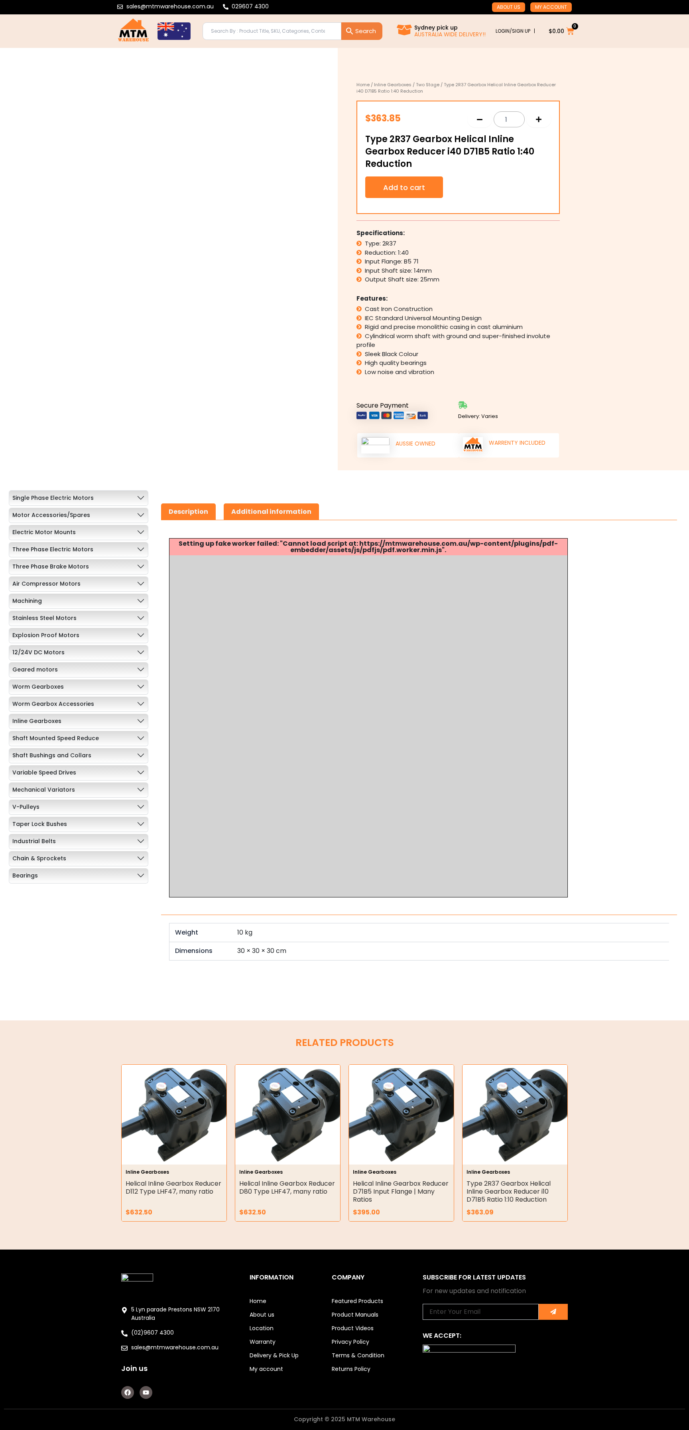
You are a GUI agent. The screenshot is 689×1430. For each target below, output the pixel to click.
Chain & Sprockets (39, 858)
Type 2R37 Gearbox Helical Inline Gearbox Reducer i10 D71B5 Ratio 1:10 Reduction (509, 1191)
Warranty (263, 1342)
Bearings (25, 875)
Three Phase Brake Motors (50, 566)
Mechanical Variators (43, 790)
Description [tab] (188, 511)
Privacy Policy (350, 1342)
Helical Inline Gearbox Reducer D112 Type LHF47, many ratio (173, 1187)
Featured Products (357, 1301)
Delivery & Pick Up (274, 1355)
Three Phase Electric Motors (52, 549)
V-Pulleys (25, 807)
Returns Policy (351, 1369)
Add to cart (404, 187)
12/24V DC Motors (38, 652)
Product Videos (353, 1328)
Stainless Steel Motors (44, 618)
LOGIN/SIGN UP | (515, 31)
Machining (27, 601)
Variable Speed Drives (44, 772)
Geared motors (35, 669)
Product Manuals (355, 1315)
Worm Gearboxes (38, 687)
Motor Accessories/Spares (51, 515)
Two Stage (427, 84)
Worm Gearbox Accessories (53, 704)
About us (508, 7)
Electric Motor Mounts (44, 532)
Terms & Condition (358, 1355)
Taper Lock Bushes (39, 824)
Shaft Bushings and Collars (51, 755)
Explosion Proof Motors (45, 635)
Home (363, 84)
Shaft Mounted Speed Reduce (55, 738)
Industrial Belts (34, 841)
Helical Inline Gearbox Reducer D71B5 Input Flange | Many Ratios (401, 1191)
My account (551, 7)
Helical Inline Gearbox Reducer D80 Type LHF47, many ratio (287, 1187)
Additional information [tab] (271, 511)
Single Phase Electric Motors (53, 498)
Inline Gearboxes (392, 84)
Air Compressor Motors (46, 584)
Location (262, 1328)
